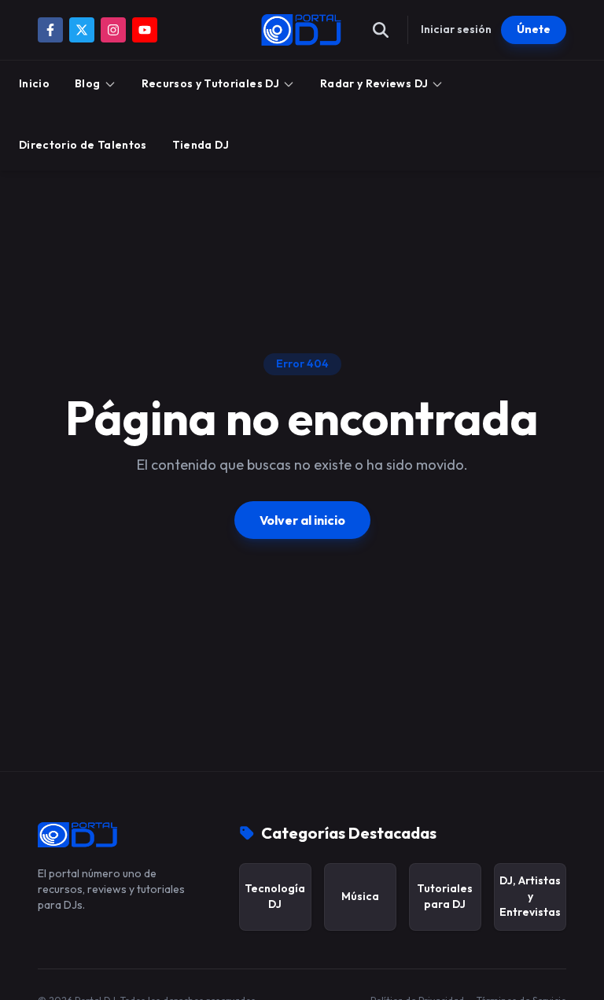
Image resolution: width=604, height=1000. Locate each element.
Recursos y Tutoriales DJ (210, 83)
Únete (534, 29)
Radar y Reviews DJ (374, 83)
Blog (87, 83)
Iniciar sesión (456, 29)
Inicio (34, 83)
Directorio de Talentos (83, 145)
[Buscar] (380, 30)
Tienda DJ (200, 145)
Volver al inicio (302, 520)
